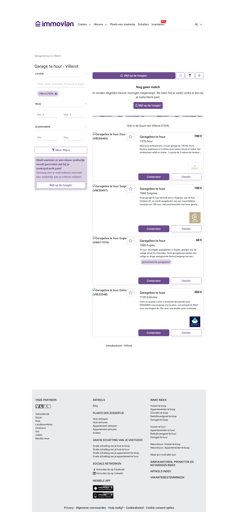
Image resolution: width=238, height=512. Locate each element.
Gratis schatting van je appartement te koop (116, 452)
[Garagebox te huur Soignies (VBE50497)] (114, 208)
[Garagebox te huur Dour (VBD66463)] (114, 156)
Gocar (38, 417)
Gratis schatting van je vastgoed (118, 440)
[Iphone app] (103, 495)
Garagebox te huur (152, 137)
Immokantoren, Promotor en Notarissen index (172, 463)
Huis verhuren (100, 422)
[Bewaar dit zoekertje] (130, 136)
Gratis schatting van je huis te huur (111, 449)
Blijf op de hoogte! (61, 185)
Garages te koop (159, 419)
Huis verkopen (100, 418)
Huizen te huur (158, 426)
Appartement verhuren (105, 429)
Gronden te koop (159, 412)
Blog (95, 405)
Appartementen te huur (162, 430)
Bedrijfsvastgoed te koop (163, 416)
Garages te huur (159, 437)
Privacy (69, 507)
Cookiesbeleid (135, 507)
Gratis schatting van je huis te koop (111, 445)
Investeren (158, 24)
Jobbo (38, 434)
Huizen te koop (158, 405)
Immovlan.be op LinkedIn (109, 473)
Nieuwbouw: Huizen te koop (165, 444)
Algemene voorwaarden (91, 507)
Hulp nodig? (116, 507)
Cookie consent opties (160, 507)
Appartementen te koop (162, 409)
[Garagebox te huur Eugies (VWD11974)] (114, 260)
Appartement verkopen (105, 425)
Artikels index (160, 471)
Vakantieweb (42, 414)
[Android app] (103, 488)
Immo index (158, 400)
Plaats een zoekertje (122, 24)
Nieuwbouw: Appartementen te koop (169, 447)
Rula (37, 421)
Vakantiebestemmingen (167, 477)
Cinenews (40, 428)
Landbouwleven (43, 424)
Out (37, 431)
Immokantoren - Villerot (119, 345)
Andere (97, 432)
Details (186, 176)
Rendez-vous (42, 438)
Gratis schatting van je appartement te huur (116, 456)
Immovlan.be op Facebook (110, 469)
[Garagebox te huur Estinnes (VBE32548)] (114, 312)
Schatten (143, 24)
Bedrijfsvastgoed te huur (163, 433)
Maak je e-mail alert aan (163, 454)
